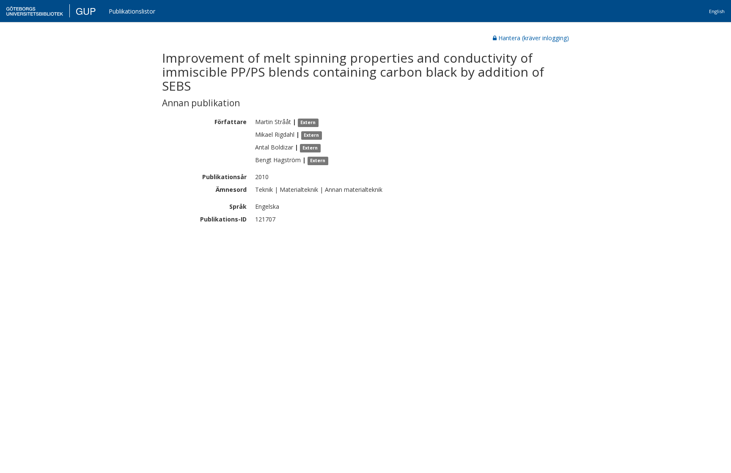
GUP (86, 10)
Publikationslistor (132, 11)
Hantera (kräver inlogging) (533, 38)
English (717, 11)
